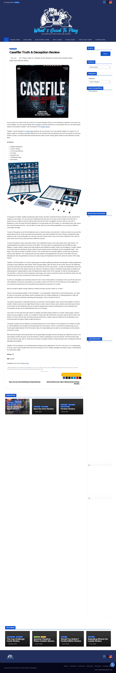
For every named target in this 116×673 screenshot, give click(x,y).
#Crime (43, 58)
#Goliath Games (67, 58)
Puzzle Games (70, 39)
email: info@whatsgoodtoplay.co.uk (103, 669)
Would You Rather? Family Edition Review (71, 640)
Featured (43, 636)
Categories (91, 78)
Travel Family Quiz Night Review (15, 408)
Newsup (27, 667)
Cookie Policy (73, 666)
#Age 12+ (31, 58)
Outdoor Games (11, 636)
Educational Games (42, 39)
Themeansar (33, 667)
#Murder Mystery (23, 60)
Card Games (27, 39)
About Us (66, 666)
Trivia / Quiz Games (85, 39)
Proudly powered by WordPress (12, 667)
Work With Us (98, 666)
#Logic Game (13, 60)
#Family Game (57, 58)
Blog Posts (37, 636)
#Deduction (49, 58)
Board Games (15, 39)
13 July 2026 (38, 644)
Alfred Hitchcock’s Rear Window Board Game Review (63, 383)
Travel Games (18, 402)
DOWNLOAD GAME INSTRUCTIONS (71, 374)
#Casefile (37, 58)
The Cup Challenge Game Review (16, 640)
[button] (110, 40)
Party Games (57, 39)
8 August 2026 (12, 644)
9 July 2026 (65, 644)
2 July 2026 (92, 644)
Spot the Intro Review (44, 409)
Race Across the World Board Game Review (24, 382)
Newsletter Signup (107, 666)
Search (90, 48)
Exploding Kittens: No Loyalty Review (98, 640)
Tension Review (67, 409)
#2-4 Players (23, 58)
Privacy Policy (81, 666)
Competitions (100, 39)
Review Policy (89, 666)
